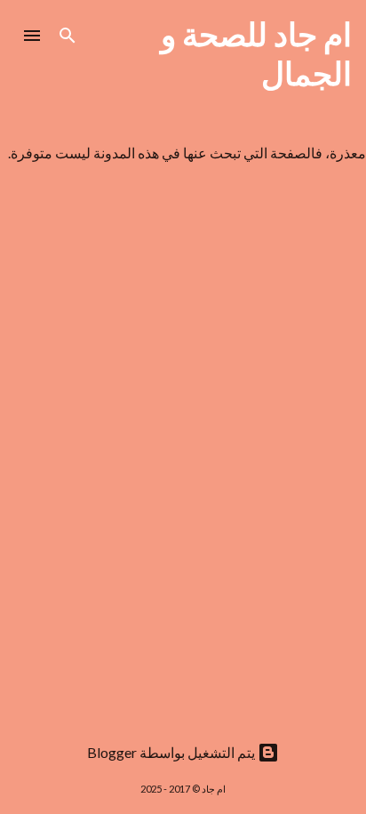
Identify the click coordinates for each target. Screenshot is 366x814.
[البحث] (67, 35)
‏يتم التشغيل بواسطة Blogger (172, 752)
